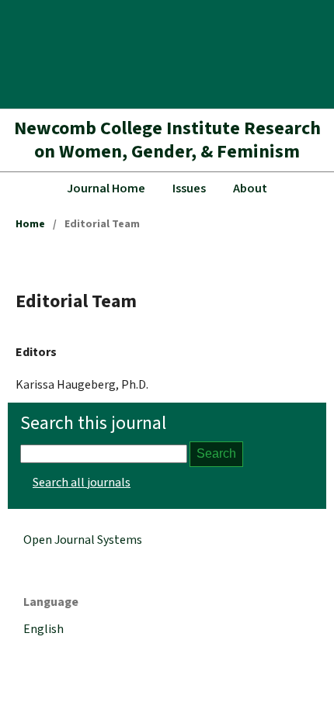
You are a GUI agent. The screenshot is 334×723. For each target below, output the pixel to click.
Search (216, 453)
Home (30, 224)
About (250, 188)
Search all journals (81, 482)
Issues (189, 188)
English (43, 629)
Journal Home (106, 188)
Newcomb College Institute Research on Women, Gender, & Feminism (167, 140)
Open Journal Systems (82, 539)
